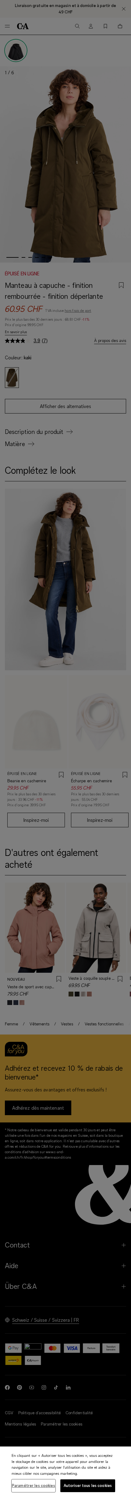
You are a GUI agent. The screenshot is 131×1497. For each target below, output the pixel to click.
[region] (65, 1471)
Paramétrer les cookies (33, 1485)
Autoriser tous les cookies (88, 1485)
